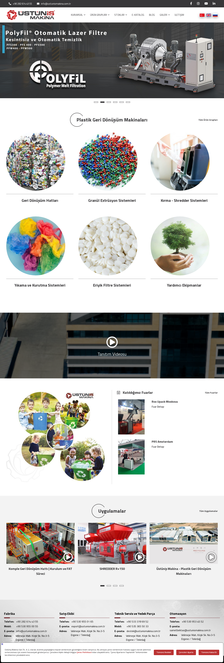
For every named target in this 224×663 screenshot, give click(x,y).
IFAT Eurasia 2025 (183, 568)
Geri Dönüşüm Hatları (40, 200)
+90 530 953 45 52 (193, 621)
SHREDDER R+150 (40, 568)
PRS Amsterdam (162, 441)
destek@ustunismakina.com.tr (143, 631)
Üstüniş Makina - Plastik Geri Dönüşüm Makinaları (112, 571)
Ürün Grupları (98, 15)
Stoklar (119, 15)
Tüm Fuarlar (211, 392)
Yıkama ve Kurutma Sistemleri (39, 285)
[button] (96, 102)
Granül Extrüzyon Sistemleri (112, 200)
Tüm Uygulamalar (208, 511)
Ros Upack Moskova (165, 401)
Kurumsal (77, 15)
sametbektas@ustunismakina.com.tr (190, 630)
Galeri (164, 15)
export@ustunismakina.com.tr (88, 626)
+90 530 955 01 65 (82, 621)
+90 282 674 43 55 (22, 4)
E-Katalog (138, 15)
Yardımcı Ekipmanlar (184, 285)
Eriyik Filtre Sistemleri (112, 285)
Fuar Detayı (158, 407)
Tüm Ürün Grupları (208, 119)
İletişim (179, 15)
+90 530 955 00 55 (27, 626)
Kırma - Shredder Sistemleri (184, 200)
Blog (152, 15)
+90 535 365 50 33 (137, 626)
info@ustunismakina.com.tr (56, 4)
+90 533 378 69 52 (137, 621)
